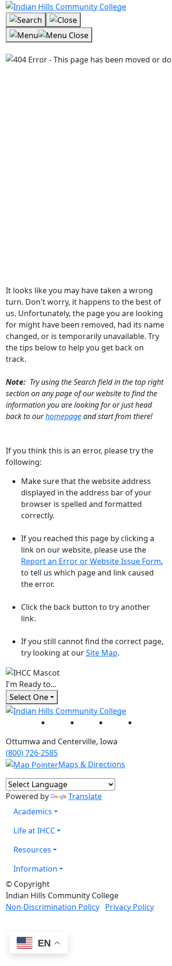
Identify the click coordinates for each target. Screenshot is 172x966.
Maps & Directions (91, 764)
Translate (85, 796)
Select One (29, 697)
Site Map (102, 652)
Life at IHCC (34, 830)
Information (35, 868)
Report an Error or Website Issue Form (91, 561)
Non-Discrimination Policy (52, 907)
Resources (32, 849)
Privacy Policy (129, 907)
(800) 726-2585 (32, 753)
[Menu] (49, 34)
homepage (63, 416)
